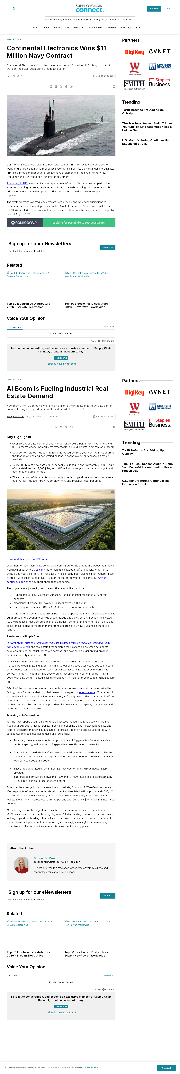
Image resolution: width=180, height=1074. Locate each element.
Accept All (166, 1068)
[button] (9, 9)
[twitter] (61, 86)
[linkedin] (56, 86)
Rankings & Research (119, 28)
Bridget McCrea (15, 416)
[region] (61, 334)
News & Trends (41, 28)
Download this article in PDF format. (28, 559)
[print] (114, 86)
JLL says (39, 569)
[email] (71, 86)
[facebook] (51, 86)
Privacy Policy (91, 1067)
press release (87, 692)
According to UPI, (17, 183)
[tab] (15, 327)
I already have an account (61, 363)
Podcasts (141, 28)
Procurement (95, 28)
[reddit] (66, 86)
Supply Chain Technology (69, 28)
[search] (14, 9)
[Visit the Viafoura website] (108, 341)
